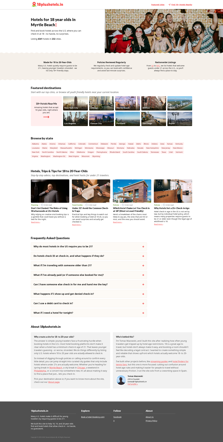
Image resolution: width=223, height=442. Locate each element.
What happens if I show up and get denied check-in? (64, 293)
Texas (164, 152)
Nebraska (130, 148)
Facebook (117, 417)
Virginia (35, 156)
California (71, 144)
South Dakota (142, 152)
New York (35, 152)
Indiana (154, 144)
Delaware (104, 144)
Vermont (179, 152)
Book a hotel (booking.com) (92, 417)
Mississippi (100, 148)
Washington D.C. (59, 156)
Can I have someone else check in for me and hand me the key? (71, 284)
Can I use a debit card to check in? (53, 303)
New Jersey (166, 148)
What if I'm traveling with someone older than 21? (63, 265)
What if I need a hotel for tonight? (53, 312)
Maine (44, 148)
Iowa (162, 144)
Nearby (181, 4)
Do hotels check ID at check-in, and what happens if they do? (69, 255)
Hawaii (130, 144)
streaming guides (159, 361)
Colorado (82, 144)
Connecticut (93, 144)
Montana (120, 148)
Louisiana (35, 148)
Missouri (110, 148)
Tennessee (155, 152)
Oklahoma (81, 152)
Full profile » (133, 384)
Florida (113, 144)
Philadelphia (40, 370)
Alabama (35, 144)
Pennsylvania (102, 152)
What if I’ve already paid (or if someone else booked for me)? (69, 274)
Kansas (170, 144)
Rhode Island (115, 152)
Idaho (138, 144)
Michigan (78, 148)
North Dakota (62, 152)
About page (53, 382)
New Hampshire (152, 148)
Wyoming (96, 156)
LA (153, 65)
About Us (150, 417)
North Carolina (48, 152)
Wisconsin (85, 156)
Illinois (146, 144)
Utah (171, 152)
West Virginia (74, 156)
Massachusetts (66, 148)
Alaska (44, 144)
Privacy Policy (151, 420)
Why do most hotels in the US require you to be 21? (63, 246)
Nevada (140, 148)
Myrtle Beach (55, 367)
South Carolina (128, 152)
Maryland (53, 148)
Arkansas (61, 144)
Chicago (81, 367)
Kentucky (179, 144)
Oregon (91, 152)
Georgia (122, 144)
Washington (45, 156)
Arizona (52, 144)
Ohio (72, 152)
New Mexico (177, 148)
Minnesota (89, 148)
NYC (158, 65)
